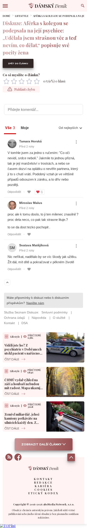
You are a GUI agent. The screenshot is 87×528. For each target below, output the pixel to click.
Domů (6, 16)
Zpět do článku (18, 63)
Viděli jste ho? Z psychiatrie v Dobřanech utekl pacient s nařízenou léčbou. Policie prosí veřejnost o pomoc (22, 353)
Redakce (43, 482)
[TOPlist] (8, 525)
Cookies (43, 489)
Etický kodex (43, 493)
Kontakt (43, 479)
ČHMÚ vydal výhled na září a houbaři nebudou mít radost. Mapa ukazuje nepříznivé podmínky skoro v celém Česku (23, 388)
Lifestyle (22, 16)
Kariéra (43, 486)
